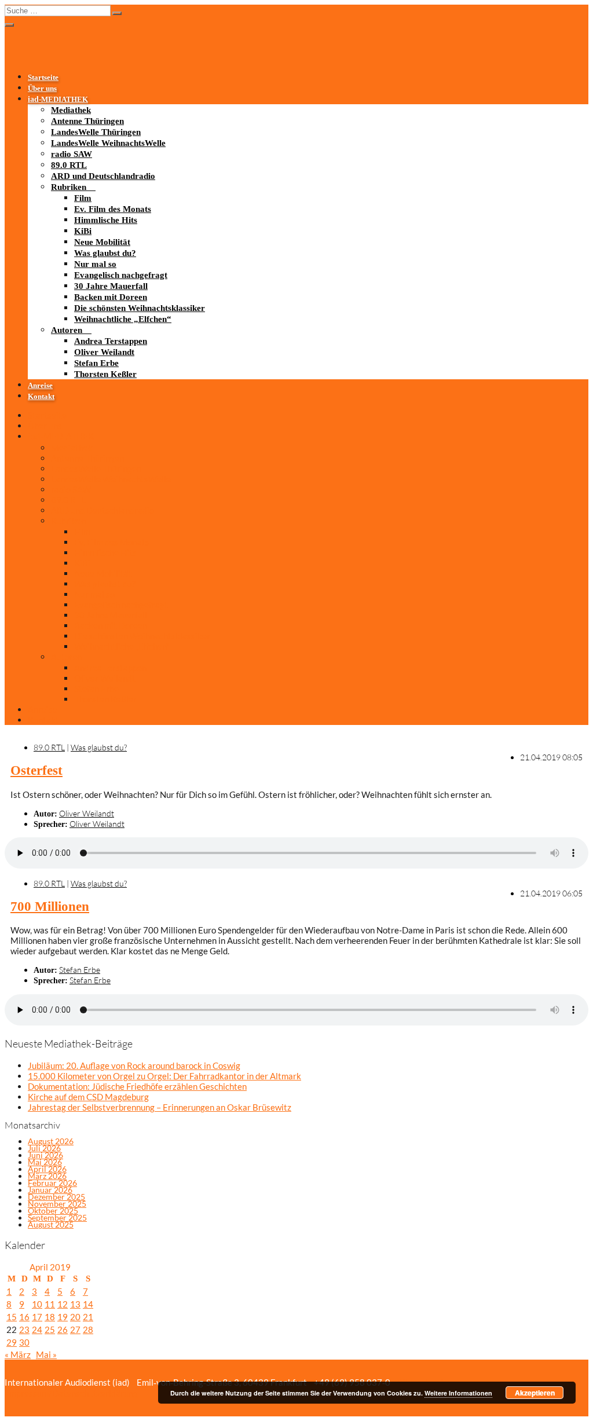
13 (75, 1304)
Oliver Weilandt (104, 352)
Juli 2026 (44, 1148)
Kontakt (41, 397)
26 (62, 1329)
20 (75, 1317)
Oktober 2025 (53, 1210)
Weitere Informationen (458, 1393)
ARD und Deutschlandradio (103, 176)
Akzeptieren (535, 1392)
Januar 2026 (50, 1190)
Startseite (43, 78)
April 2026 (47, 1169)
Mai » (46, 1354)
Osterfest (36, 770)
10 (37, 1304)
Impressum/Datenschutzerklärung (71, 1393)
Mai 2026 (45, 1162)
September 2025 (57, 1217)
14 (88, 1304)
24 (37, 1329)
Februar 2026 (52, 1183)
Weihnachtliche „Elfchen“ (122, 319)
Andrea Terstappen (110, 341)
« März (18, 1354)
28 (88, 1329)
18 (50, 1317)
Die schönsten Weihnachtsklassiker (139, 308)
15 (11, 1317)
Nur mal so (95, 264)
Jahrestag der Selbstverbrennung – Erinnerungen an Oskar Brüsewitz (159, 1107)
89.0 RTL (69, 165)
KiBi (82, 231)
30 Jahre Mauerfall (111, 286)
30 (24, 1342)
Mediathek (71, 110)
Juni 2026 (45, 1155)
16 (24, 1317)
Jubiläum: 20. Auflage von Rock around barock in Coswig (134, 1065)
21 (88, 1317)
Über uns (42, 89)
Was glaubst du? (105, 253)
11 (50, 1304)
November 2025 (57, 1203)
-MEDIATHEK (58, 100)
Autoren (66, 330)
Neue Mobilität (102, 242)
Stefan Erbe (96, 363)
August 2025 (51, 1224)
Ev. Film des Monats (112, 209)
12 (62, 1304)
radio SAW (71, 154)
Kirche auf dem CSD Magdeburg (88, 1097)
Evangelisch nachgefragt (120, 275)
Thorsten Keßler (105, 374)
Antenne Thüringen (87, 121)
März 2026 (47, 1176)
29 (11, 1342)
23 (24, 1329)
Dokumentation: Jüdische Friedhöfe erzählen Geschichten (137, 1086)
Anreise (40, 386)
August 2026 (51, 1141)
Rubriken (68, 187)
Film (82, 198)
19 (62, 1317)
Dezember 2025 (56, 1197)
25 (50, 1329)
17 (37, 1317)
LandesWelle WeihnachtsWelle (108, 143)
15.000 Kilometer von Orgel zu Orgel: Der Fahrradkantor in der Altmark (164, 1076)
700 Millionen (49, 906)
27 (75, 1329)
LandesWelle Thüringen (96, 132)
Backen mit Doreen (110, 297)
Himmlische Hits (105, 220)
